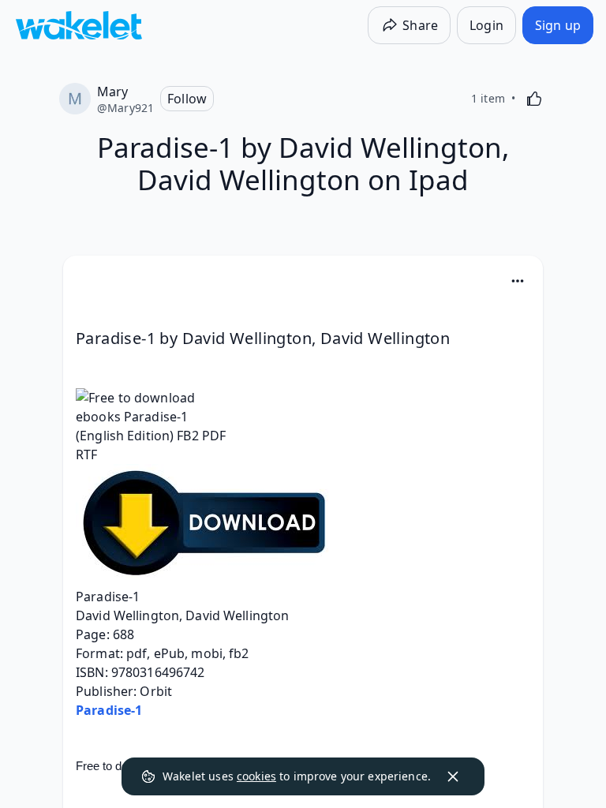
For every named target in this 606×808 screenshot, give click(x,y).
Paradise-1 (109, 710)
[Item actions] (517, 281)
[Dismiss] (453, 776)
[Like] (534, 98)
